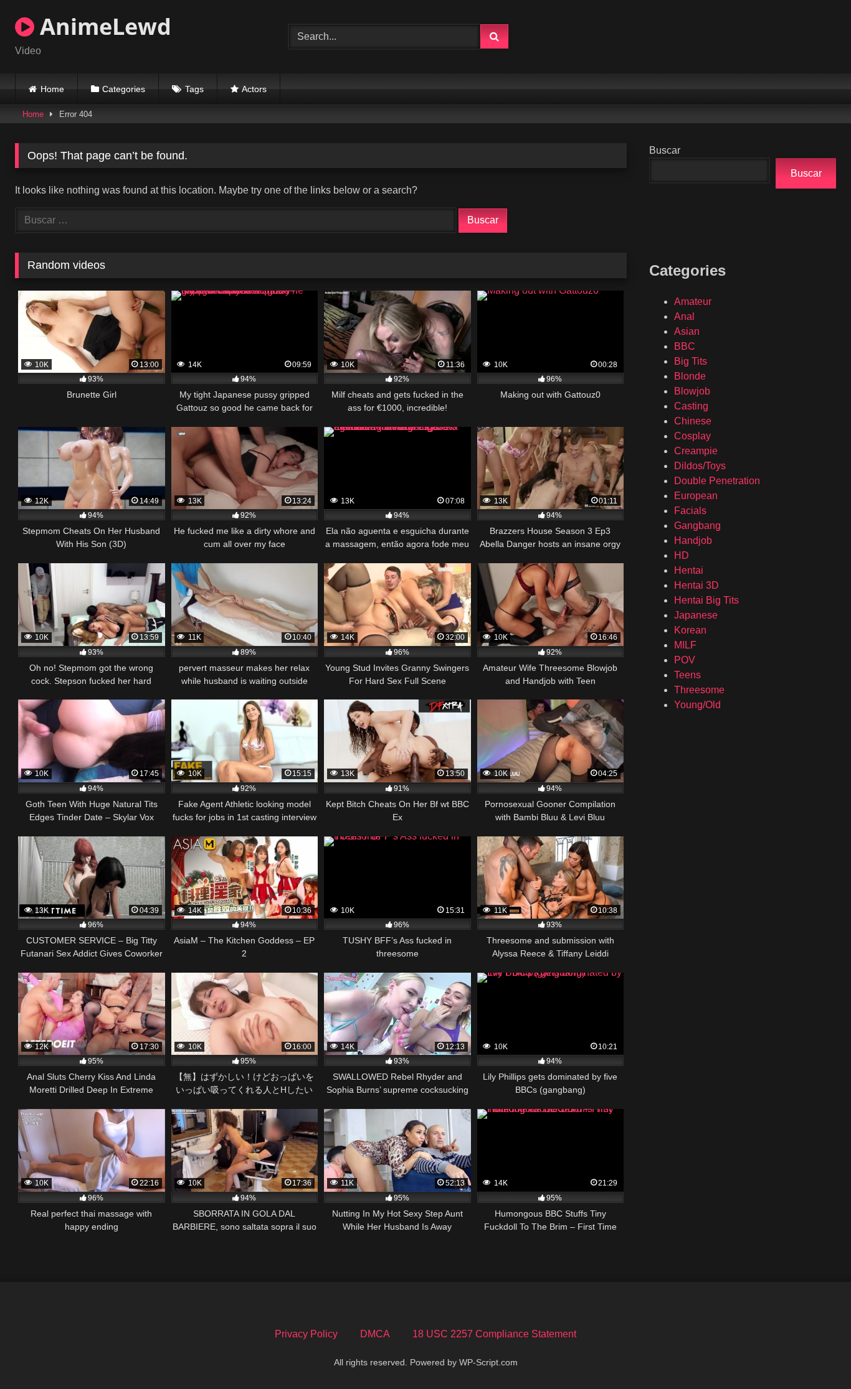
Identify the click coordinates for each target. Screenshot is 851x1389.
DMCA (375, 1334)
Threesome (699, 690)
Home (52, 89)
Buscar (664, 150)
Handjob (693, 540)
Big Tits (690, 361)
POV (684, 660)
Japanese (696, 615)
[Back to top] (812, 1352)
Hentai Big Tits (706, 600)
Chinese (692, 421)
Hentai (688, 570)
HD (681, 555)
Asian (687, 331)
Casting (691, 406)
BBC (684, 346)
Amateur (692, 301)
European (696, 495)
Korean (690, 630)
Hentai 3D (696, 585)
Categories (123, 89)
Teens (687, 675)
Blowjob (692, 391)
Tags (194, 89)
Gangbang (697, 525)
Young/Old (697, 704)
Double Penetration (717, 480)
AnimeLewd (102, 26)
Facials (690, 510)
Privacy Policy (306, 1334)
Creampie (696, 451)
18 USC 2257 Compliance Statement (494, 1334)
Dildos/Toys (700, 466)
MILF (685, 645)
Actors (254, 89)
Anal (684, 316)
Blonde (690, 376)
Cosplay (692, 436)
